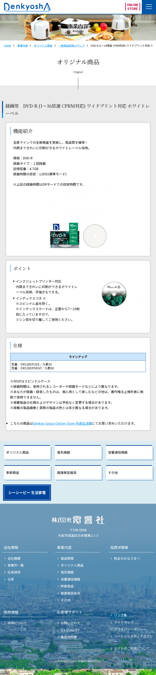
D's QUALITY (70, 630)
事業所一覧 (16, 565)
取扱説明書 (69, 636)
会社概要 (14, 558)
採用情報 (11, 612)
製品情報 (67, 558)
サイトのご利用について (132, 648)
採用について (17, 622)
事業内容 (22, 45)
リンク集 (120, 615)
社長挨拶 (14, 572)
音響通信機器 (118, 452)
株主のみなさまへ (127, 558)
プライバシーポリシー (130, 629)
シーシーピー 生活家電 (27, 492)
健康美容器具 (67, 472)
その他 (113, 472)
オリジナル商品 (43, 45)
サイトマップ (123, 622)
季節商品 (12, 472)
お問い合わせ (70, 622)
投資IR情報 (119, 547)
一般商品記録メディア (71, 45)
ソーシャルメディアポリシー (133, 639)
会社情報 (11, 547)
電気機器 (63, 452)
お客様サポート (69, 612)
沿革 (11, 579)
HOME (7, 45)
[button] (149, 7)
